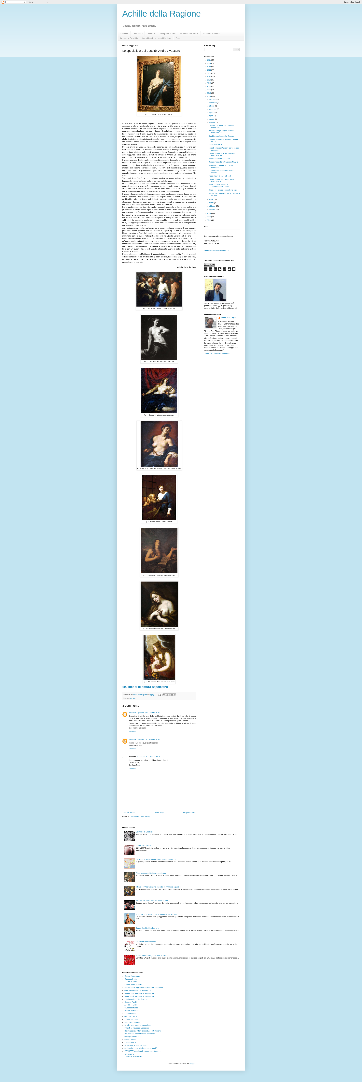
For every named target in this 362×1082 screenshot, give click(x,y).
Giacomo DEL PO (131, 1016)
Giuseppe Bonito (130, 979)
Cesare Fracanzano (132, 976)
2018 (209, 83)
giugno (212, 119)
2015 (209, 93)
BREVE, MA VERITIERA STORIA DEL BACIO (153, 901)
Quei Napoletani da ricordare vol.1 (137, 990)
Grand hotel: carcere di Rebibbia (156, 38)
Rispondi (132, 731)
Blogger (192, 1064)
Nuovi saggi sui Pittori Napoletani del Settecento (142, 1031)
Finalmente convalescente (146, 942)
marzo (211, 203)
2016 (209, 90)
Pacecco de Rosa (131, 1019)
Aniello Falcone (130, 1014)
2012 (209, 217)
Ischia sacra (129, 1054)
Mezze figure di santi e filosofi (220, 176)
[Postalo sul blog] (166, 694)
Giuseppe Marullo (131, 1008)
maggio (212, 122)
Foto (177, 38)
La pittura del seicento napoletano (137, 1025)
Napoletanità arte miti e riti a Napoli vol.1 (140, 996)
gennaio (212, 209)
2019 (209, 80)
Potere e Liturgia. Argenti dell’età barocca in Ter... (221, 132)
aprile (211, 199)
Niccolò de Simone (131, 1011)
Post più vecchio (189, 813)
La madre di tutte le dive (145, 832)
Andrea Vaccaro (130, 982)
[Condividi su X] (169, 694)
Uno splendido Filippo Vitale (219, 159)
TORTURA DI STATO (216, 145)
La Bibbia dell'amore (189, 33)
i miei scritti (138, 33)
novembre (213, 103)
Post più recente (129, 813)
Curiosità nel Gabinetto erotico (147, 928)
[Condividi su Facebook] (172, 694)
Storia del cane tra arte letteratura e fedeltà (140, 1048)
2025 (209, 60)
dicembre (212, 99)
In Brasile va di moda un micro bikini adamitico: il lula (156, 914)
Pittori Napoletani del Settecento (136, 1028)
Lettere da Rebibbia (129, 38)
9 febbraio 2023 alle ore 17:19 (148, 757)
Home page (159, 813)
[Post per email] (159, 695)
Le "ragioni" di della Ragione (135, 1045)
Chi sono (151, 33)
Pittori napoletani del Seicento (135, 999)
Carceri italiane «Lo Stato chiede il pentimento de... (222, 154)
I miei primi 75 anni (167, 33)
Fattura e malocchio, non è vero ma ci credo (153, 956)
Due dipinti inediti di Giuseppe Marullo (223, 162)
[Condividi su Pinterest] (174, 694)
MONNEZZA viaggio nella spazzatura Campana (142, 1051)
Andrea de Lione (130, 1005)
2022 (209, 70)
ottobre (212, 106)
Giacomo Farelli (130, 1002)
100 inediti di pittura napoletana (145, 687)
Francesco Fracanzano (133, 1022)
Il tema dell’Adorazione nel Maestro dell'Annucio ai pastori (158, 887)
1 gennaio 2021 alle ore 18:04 (148, 713)
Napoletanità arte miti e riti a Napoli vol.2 (140, 993)
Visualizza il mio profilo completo (217, 353)
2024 (209, 63)
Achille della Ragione (161, 13)
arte (134, 698)
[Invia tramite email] (163, 694)
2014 (209, 96)
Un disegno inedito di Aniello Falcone (223, 190)
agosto (212, 113)
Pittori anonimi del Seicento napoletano (151, 873)
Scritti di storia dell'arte (133, 985)
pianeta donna (130, 1040)
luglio (211, 116)
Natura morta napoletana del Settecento (139, 1034)
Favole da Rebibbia (211, 33)
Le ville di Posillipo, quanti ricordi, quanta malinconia (156, 859)
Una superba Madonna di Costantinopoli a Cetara (219, 186)
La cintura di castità (143, 846)
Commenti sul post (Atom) (140, 817)
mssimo (132, 713)
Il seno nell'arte (130, 1042)
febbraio (212, 206)
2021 (209, 73)
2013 (209, 214)
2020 (209, 77)
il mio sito (124, 33)
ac (131, 698)
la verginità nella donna (133, 1037)
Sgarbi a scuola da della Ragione (221, 136)
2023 (209, 67)
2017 (209, 87)
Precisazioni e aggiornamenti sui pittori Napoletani (143, 988)
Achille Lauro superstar (133, 1057)
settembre (213, 109)
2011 (209, 220)
